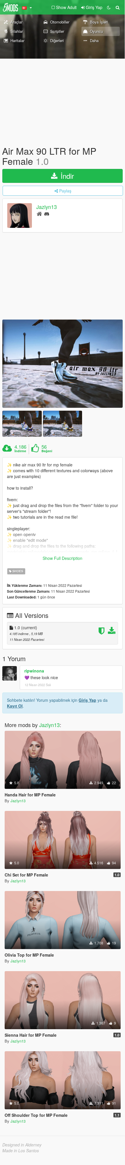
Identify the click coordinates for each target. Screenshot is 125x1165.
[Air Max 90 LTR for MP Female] (62, 364)
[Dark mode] (109, 7)
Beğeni (46, 451)
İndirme (20, 451)
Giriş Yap (87, 700)
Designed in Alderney (21, 1145)
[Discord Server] (47, 213)
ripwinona (34, 671)
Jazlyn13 (46, 207)
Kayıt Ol (15, 706)
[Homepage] (39, 213)
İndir (66, 176)
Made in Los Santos (20, 1150)
